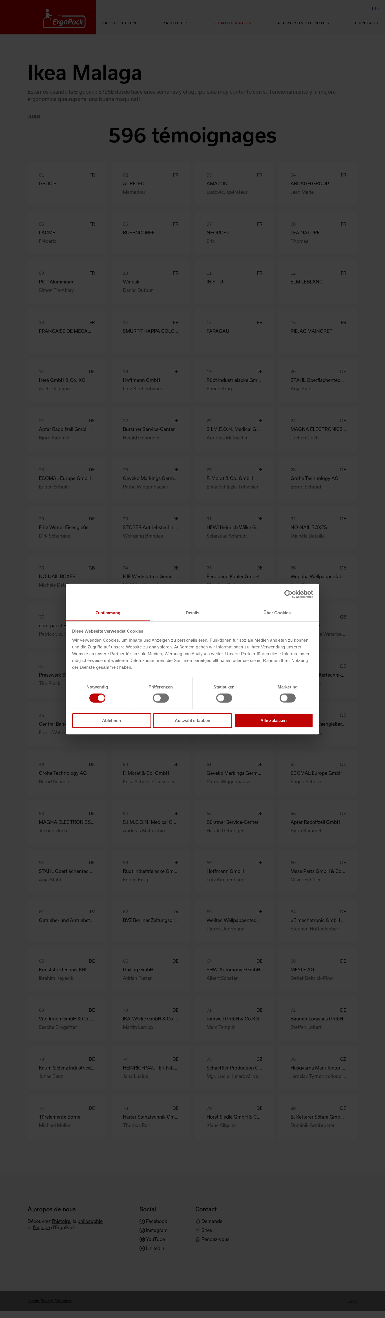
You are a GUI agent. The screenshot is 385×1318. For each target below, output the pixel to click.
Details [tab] (193, 612)
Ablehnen (111, 720)
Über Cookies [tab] (277, 612)
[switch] (161, 698)
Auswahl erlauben (192, 720)
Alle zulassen (273, 720)
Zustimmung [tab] (108, 612)
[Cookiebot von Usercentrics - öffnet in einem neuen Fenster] (288, 594)
